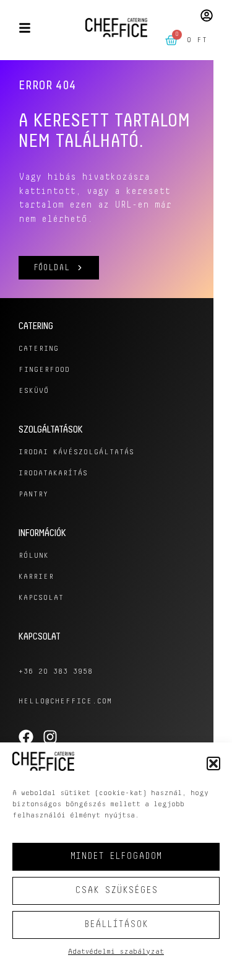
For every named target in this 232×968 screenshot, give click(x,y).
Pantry (33, 494)
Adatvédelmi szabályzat (116, 952)
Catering (39, 349)
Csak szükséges (116, 890)
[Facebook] (26, 736)
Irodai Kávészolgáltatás (76, 452)
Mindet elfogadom (116, 856)
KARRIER (36, 577)
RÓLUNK (34, 556)
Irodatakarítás (53, 473)
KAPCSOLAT (41, 598)
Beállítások (116, 924)
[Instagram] (50, 736)
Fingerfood (44, 370)
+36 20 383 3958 (56, 671)
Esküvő (34, 391)
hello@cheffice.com (65, 701)
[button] (213, 763)
